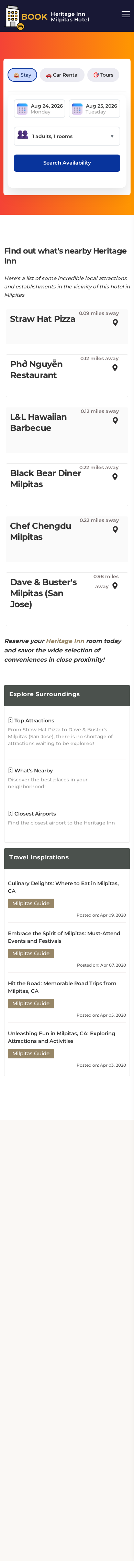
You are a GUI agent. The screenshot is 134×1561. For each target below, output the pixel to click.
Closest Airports (34, 813)
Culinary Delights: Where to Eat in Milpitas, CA (63, 887)
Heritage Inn (65, 641)
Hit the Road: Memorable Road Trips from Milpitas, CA (62, 987)
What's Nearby (33, 770)
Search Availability (67, 162)
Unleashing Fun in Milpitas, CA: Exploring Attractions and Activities (61, 1037)
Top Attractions (33, 720)
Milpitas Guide (30, 903)
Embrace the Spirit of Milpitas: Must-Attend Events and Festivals (64, 937)
